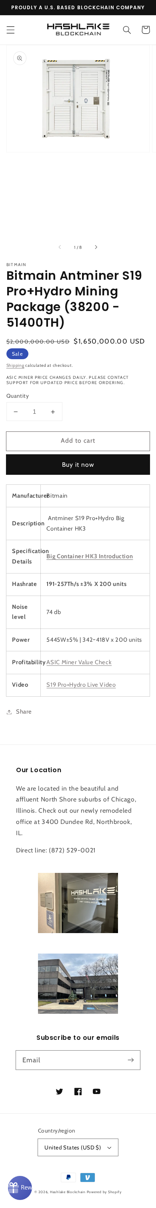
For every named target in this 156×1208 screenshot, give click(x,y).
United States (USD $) (72, 1147)
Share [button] (24, 711)
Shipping (15, 365)
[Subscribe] (131, 1060)
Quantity (17, 395)
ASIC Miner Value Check (79, 662)
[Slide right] (95, 247)
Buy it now (78, 464)
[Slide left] (60, 247)
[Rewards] (20, 1188)
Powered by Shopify (104, 1192)
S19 (81, 684)
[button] (10, 29)
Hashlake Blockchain (68, 1192)
